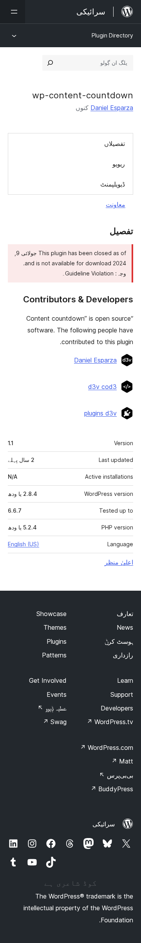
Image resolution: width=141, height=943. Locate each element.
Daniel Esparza (111, 108)
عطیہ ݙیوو (52, 708)
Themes (55, 627)
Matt (122, 761)
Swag (55, 722)
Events (57, 694)
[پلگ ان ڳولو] (50, 63)
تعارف (125, 614)
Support (121, 694)
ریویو (118, 164)
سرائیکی (103, 824)
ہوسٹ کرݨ (119, 641)
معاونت (115, 204)
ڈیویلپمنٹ (112, 184)
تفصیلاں (114, 143)
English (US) (23, 544)
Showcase (51, 614)
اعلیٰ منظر (119, 562)
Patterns (54, 655)
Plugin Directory (112, 35)
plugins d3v (100, 413)
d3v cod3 (102, 387)
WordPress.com (106, 747)
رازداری (123, 655)
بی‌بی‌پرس (116, 775)
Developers (117, 708)
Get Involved (48, 680)
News (125, 627)
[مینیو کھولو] (12, 11)
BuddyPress (111, 789)
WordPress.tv (110, 722)
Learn (125, 680)
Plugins (57, 641)
